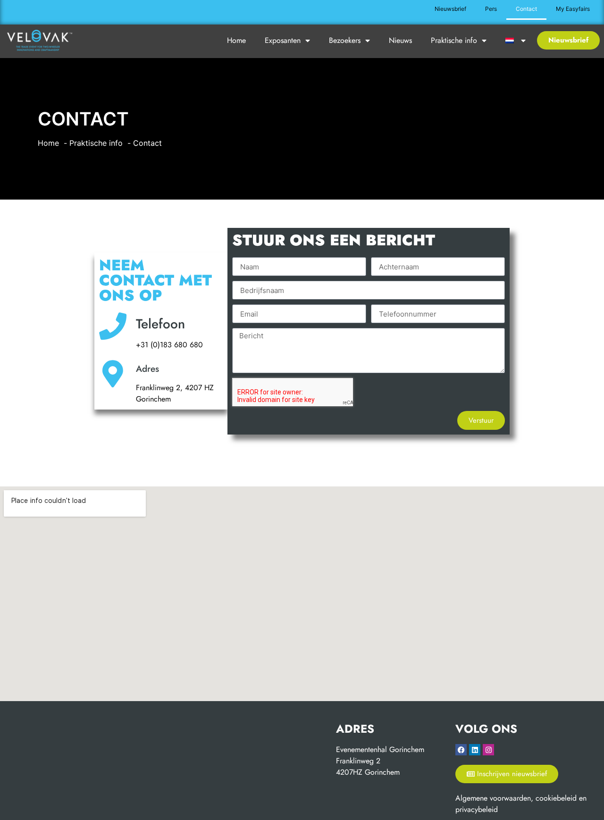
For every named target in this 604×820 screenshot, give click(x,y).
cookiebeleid (556, 798)
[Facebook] (461, 749)
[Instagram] (488, 749)
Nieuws (400, 40)
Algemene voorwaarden (493, 798)
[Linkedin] (474, 749)
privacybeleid (476, 809)
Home (236, 40)
